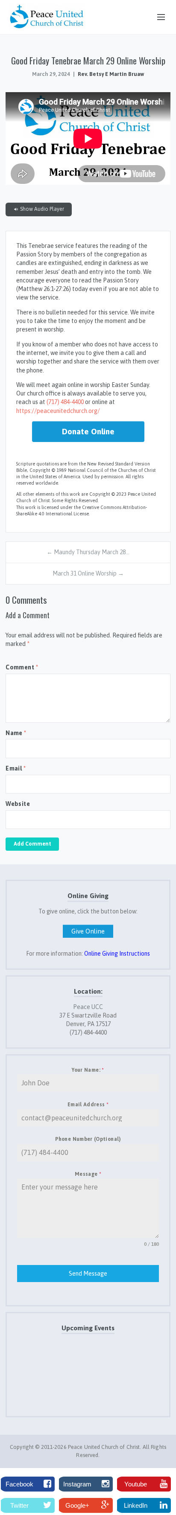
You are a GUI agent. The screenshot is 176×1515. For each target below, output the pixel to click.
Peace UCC (88, 1006)
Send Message (88, 1273)
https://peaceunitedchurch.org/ (58, 410)
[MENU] (157, 17)
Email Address (88, 1105)
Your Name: (88, 1070)
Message (88, 1174)
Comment (22, 667)
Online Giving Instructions (117, 953)
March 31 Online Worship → (88, 573)
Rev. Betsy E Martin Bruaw (111, 74)
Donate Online (88, 431)
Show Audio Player (41, 209)
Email (16, 768)
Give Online (88, 931)
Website (18, 803)
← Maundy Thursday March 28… (88, 552)
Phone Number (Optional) (87, 1139)
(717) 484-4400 (65, 401)
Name (16, 733)
